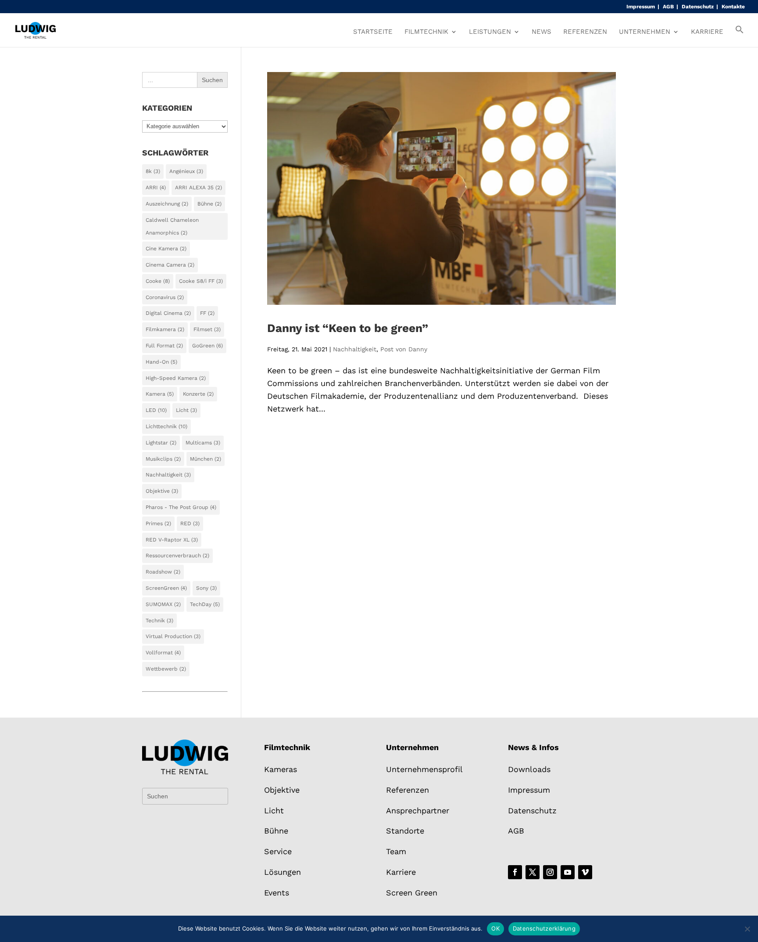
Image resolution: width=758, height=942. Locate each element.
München (205, 459)
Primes (158, 523)
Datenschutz (698, 7)
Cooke (158, 281)
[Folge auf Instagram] (550, 872)
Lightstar (161, 443)
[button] (739, 36)
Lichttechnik (166, 426)
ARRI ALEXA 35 (198, 187)
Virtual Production (173, 636)
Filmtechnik (426, 32)
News (541, 32)
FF (207, 313)
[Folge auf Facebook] (515, 872)
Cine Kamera (166, 248)
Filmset (207, 329)
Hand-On (161, 362)
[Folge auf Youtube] (568, 872)
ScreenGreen (166, 588)
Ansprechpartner (417, 810)
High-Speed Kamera (176, 378)
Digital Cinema (168, 313)
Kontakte (733, 7)
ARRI (156, 187)
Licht (186, 410)
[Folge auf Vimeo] (585, 872)
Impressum (640, 7)
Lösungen (282, 872)
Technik (159, 620)
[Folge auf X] (533, 872)
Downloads (529, 769)
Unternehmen (644, 32)
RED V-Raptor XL (172, 540)
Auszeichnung (167, 204)
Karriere (707, 32)
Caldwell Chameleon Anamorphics (172, 226)
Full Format (164, 346)
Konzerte (198, 394)
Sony (206, 588)
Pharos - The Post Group (181, 507)
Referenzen (585, 32)
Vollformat (163, 653)
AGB (668, 7)
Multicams (203, 443)
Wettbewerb (166, 669)
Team (396, 851)
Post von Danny (403, 349)
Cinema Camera (170, 265)
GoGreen (207, 346)
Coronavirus (165, 297)
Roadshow (163, 572)
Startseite (373, 32)
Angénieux (186, 171)
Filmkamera (165, 329)
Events (276, 892)
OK (495, 928)
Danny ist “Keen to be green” (347, 328)
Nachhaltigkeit (354, 349)
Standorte (405, 830)
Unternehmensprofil (424, 769)
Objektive (162, 491)
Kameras (280, 769)
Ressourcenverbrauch (177, 555)
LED (156, 410)
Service (278, 851)
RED (190, 523)
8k (153, 171)
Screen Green (411, 892)
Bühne (209, 204)
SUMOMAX (163, 604)
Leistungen (490, 32)
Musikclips (163, 459)
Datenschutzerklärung (544, 928)
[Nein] (747, 928)
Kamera (160, 394)
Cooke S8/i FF (201, 281)
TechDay (205, 604)
